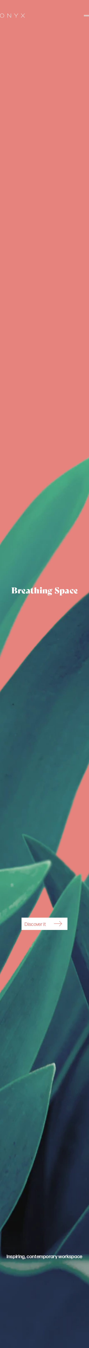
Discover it (35, 924)
